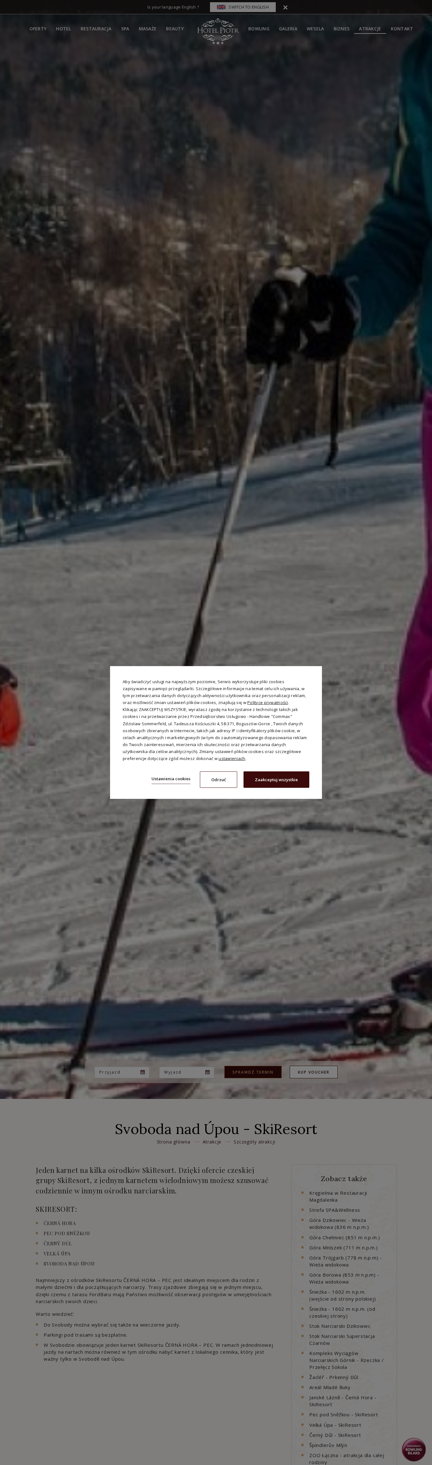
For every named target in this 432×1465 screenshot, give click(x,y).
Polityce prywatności (267, 702)
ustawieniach (232, 758)
